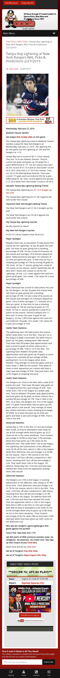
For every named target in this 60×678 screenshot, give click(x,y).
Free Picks (11, 41)
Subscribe (48, 662)
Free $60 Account (11, 3)
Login (23, 675)
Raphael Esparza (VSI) (33, 582)
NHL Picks (22, 41)
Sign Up (11, 675)
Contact (36, 675)
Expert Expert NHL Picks (35, 555)
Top (48, 675)
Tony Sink (13, 68)
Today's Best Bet (27, 3)
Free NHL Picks (31, 551)
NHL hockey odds (24, 137)
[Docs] (20, 19)
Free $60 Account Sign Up (30, 615)
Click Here (32, 542)
